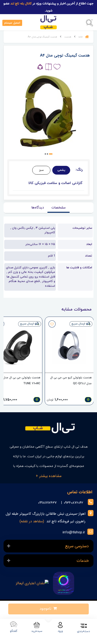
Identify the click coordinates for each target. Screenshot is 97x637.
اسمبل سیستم (12, 22)
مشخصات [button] (58, 207)
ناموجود (46, 608)
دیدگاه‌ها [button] (37, 207)
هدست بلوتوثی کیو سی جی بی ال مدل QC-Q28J (71, 380)
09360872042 (73, 503)
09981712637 (47, 503)
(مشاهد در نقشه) (32, 521)
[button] (89, 22)
